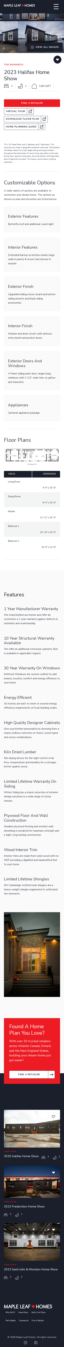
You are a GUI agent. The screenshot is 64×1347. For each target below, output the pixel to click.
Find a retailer (29, 1074)
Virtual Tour (15, 111)
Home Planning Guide (21, 126)
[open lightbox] (32, 16)
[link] (19, 111)
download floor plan (22, 118)
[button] (56, 7)
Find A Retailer (32, 103)
